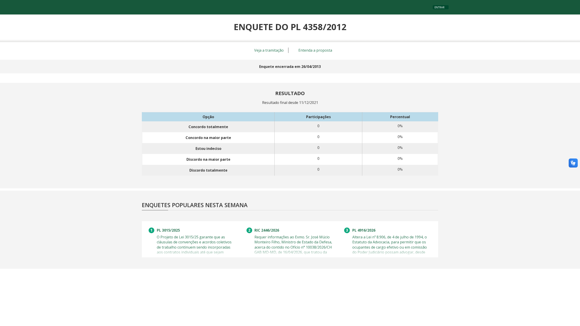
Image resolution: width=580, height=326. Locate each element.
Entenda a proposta (314, 50)
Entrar (440, 7)
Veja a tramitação (268, 50)
